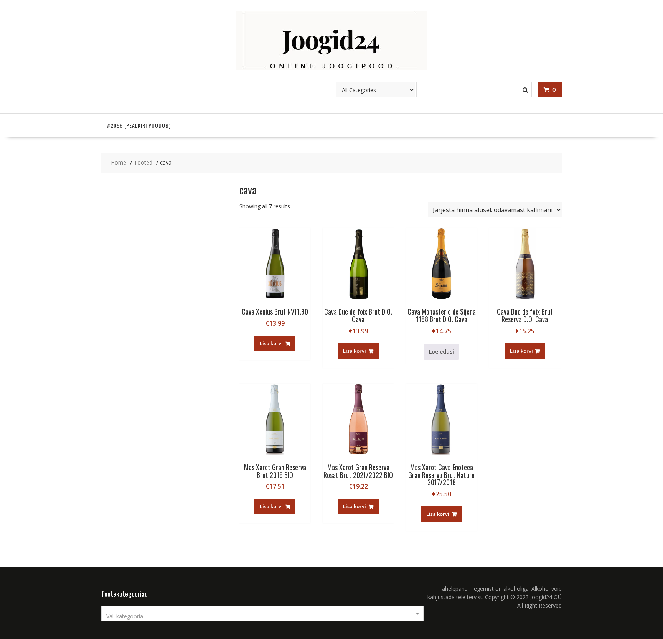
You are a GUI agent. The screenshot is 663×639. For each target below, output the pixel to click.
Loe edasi (441, 351)
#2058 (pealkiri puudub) (139, 125)
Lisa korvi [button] (271, 343)
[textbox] (262, 616)
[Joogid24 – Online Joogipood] (331, 68)
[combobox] (262, 613)
